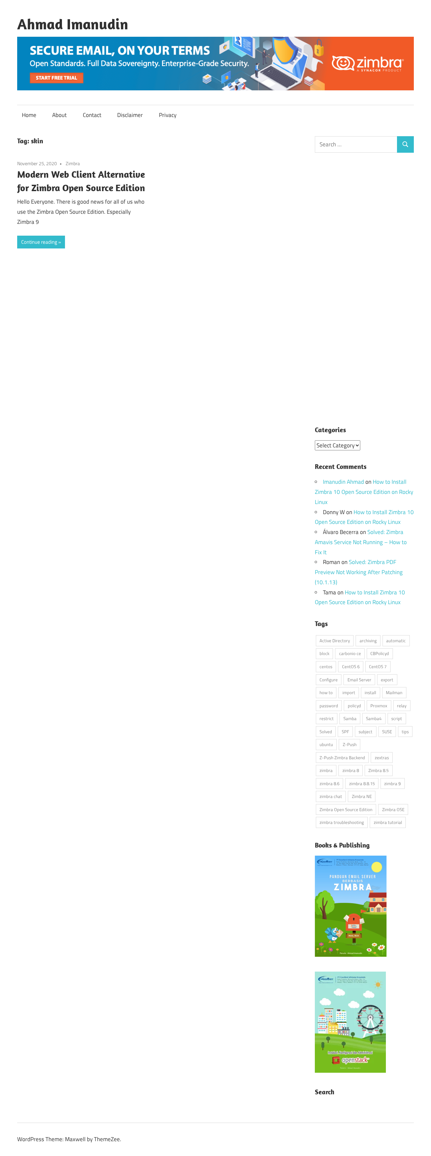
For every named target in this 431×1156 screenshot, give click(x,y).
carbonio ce (350, 653)
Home (29, 115)
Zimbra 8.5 (378, 770)
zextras (382, 757)
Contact (92, 115)
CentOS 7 (378, 666)
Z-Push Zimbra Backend (342, 757)
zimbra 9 (392, 783)
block (324, 653)
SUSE (387, 731)
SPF (345, 731)
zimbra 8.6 (329, 783)
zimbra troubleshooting (342, 822)
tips (405, 731)
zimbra (326, 770)
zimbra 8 (350, 770)
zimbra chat (331, 796)
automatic (396, 640)
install (370, 692)
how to (326, 692)
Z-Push (350, 744)
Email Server (359, 679)
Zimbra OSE (393, 809)
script (396, 718)
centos (326, 666)
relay (401, 705)
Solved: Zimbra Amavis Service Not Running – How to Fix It (361, 542)
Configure (329, 679)
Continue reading (39, 242)
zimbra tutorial (388, 822)
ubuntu (326, 744)
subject (365, 731)
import (348, 692)
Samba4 (374, 718)
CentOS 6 (351, 666)
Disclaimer (130, 115)
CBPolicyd (379, 653)
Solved (326, 731)
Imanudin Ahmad (343, 481)
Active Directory (335, 640)
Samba (350, 718)
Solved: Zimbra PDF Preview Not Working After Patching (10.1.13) (359, 572)
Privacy (167, 115)
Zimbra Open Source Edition (346, 809)
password (329, 705)
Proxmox (378, 705)
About (59, 115)
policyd (354, 705)
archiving (368, 640)
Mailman (394, 692)
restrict (327, 718)
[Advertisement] (364, 294)
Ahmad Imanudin (72, 24)
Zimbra (73, 163)
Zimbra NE (362, 796)
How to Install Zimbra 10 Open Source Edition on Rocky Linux (364, 491)
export (387, 679)
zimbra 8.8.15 (362, 783)
